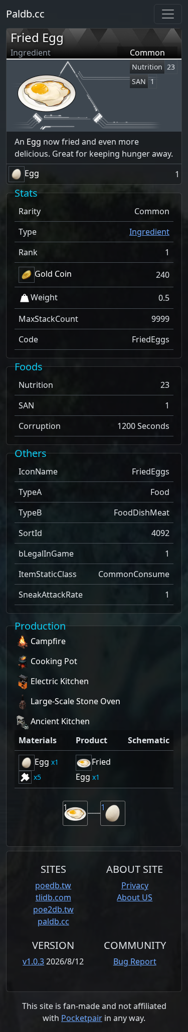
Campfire (48, 641)
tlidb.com (53, 897)
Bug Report (134, 961)
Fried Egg (37, 37)
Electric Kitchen (60, 681)
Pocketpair (81, 1017)
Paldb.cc (25, 14)
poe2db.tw (53, 909)
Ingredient (149, 231)
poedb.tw (53, 885)
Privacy (134, 885)
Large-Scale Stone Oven (75, 701)
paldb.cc (53, 921)
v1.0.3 (33, 961)
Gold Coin (53, 273)
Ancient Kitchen (60, 721)
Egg (34, 141)
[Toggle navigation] (168, 14)
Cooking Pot (54, 661)
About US (134, 897)
